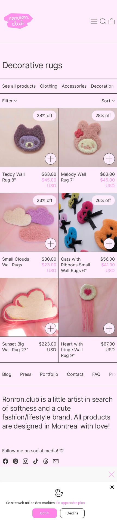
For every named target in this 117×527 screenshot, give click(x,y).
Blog (6, 374)
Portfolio (49, 374)
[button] (103, 21)
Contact (75, 374)
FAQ (96, 374)
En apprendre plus (70, 503)
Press (25, 374)
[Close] (112, 487)
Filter (7, 100)
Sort (105, 100)
